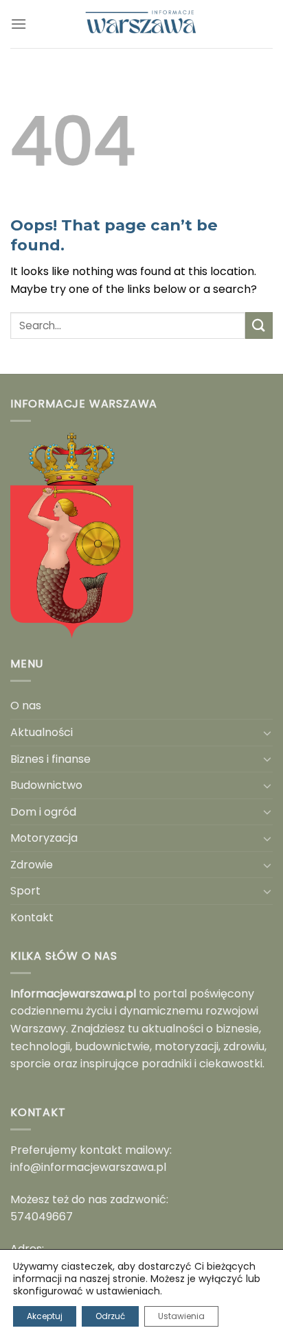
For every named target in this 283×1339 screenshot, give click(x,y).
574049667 (41, 1216)
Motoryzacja (44, 838)
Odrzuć (110, 1316)
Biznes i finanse (50, 759)
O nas (25, 705)
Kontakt (32, 917)
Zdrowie (31, 865)
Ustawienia (181, 1316)
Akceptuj (45, 1316)
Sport (25, 891)
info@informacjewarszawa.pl (88, 1167)
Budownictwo (46, 785)
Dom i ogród (43, 812)
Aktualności (41, 732)
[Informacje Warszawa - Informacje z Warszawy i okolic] (141, 24)
